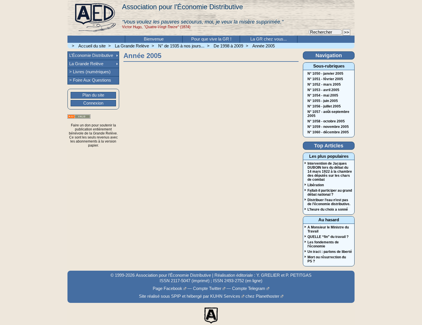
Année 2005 (263, 46)
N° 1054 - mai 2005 (322, 95)
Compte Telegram (248, 288)
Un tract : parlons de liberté (329, 252)
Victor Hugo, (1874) (156, 27)
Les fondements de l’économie (323, 244)
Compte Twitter (207, 288)
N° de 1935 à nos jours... (181, 46)
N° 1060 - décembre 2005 (328, 132)
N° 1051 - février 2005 (325, 79)
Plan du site (93, 95)
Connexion (93, 103)
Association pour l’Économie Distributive (182, 7)
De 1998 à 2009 (228, 46)
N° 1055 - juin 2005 (322, 101)
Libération (315, 185)
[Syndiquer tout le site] (78, 116)
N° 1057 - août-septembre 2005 (328, 114)
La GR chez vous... (268, 39)
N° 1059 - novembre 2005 (328, 127)
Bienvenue (154, 39)
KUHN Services (225, 296)
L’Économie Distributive (91, 55)
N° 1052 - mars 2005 (324, 84)
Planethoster (267, 296)
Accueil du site (92, 46)
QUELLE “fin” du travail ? (328, 237)
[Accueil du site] (94, 18)
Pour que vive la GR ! (211, 39)
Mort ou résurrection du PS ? (326, 259)
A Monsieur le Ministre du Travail (328, 229)
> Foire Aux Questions (90, 80)
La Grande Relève (132, 46)
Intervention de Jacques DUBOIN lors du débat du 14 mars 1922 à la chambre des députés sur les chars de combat (329, 171)
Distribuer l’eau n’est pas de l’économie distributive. (328, 202)
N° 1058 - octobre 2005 (326, 121)
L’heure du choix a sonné (327, 209)
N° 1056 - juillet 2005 (324, 106)
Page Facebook (167, 288)
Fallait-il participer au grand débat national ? (329, 193)
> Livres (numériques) (90, 72)
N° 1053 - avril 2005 (323, 90)
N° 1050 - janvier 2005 (325, 74)
